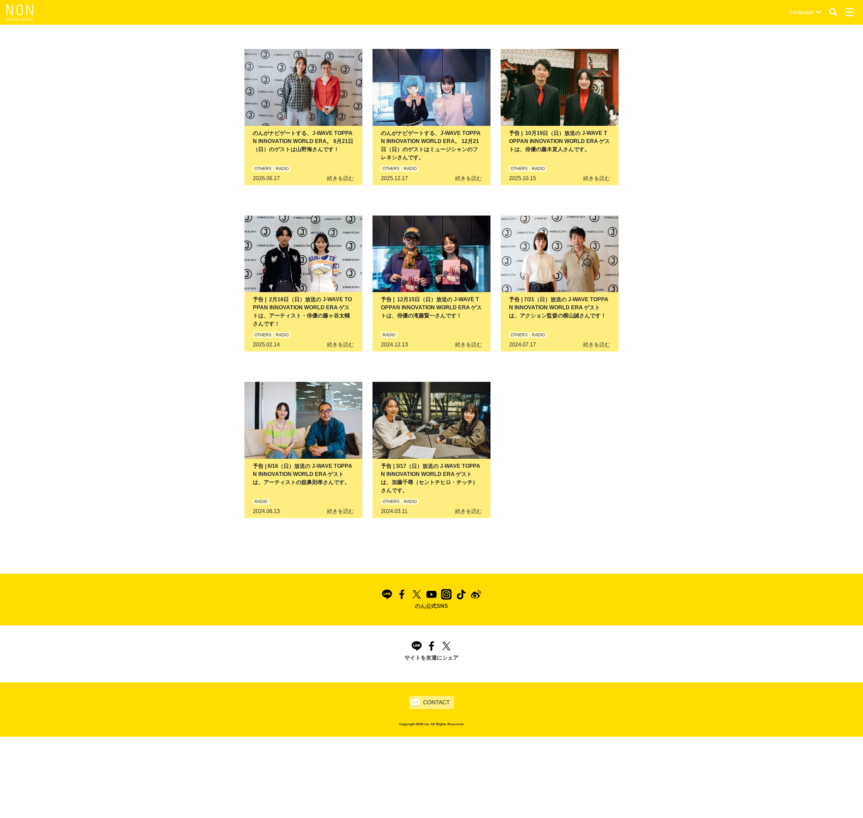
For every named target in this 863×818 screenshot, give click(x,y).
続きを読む (340, 178)
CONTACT (436, 702)
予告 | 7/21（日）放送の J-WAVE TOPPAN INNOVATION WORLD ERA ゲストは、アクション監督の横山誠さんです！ (558, 307)
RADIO (282, 168)
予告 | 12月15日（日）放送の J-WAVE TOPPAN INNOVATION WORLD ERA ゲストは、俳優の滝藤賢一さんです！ (431, 307)
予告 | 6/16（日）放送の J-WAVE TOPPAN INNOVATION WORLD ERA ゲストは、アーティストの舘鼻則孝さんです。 (302, 474)
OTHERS (263, 168)
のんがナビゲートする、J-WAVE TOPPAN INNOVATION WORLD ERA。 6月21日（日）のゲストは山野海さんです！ (303, 141)
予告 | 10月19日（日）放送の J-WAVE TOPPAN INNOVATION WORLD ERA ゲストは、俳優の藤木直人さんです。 (559, 141)
